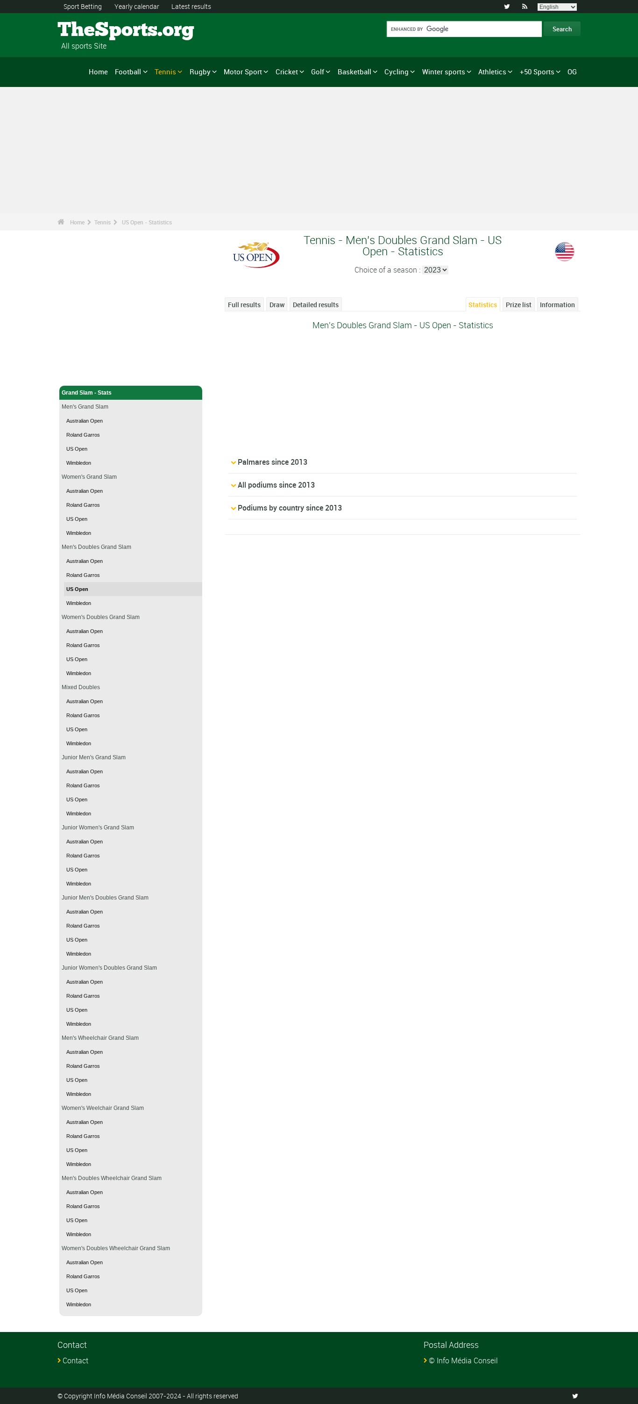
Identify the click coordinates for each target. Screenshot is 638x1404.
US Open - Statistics (147, 222)
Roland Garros (83, 435)
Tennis (165, 71)
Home (98, 71)
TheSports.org (92, 30)
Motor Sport (243, 71)
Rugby (200, 71)
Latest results (191, 6)
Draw (276, 304)
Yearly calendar (136, 6)
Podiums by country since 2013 (290, 508)
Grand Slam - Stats (87, 392)
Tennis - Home (80, 373)
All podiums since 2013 (276, 485)
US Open (76, 449)
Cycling (396, 71)
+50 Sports (537, 71)
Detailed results (316, 304)
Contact (75, 1360)
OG (572, 71)
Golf (317, 71)
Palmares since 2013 (272, 462)
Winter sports (443, 71)
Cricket (287, 71)
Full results (244, 304)
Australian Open (84, 421)
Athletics (492, 71)
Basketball (354, 71)
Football (128, 71)
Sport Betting (83, 6)
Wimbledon (78, 463)
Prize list (519, 304)
